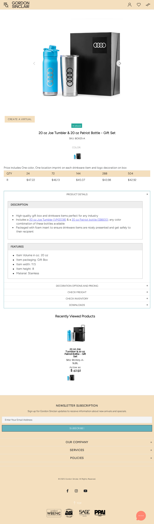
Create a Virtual (20, 119)
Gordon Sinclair (20, 5)
